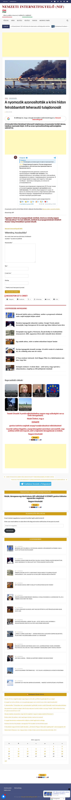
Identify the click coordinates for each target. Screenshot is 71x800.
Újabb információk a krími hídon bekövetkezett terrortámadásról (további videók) (30, 477)
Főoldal (6, 20)
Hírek (13, 20)
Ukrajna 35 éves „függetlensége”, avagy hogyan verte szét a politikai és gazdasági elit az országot (29, 699)
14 (45, 751)
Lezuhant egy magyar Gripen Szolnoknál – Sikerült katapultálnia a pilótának (39, 682)
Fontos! (34, 20)
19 (27, 754)
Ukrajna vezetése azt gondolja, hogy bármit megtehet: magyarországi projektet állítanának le (28, 714)
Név (6, 266)
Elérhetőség (17, 788)
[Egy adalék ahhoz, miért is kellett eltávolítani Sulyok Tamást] (10, 585)
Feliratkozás (9, 530)
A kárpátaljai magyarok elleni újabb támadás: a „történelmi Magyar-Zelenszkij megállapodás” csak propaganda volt (34, 726)
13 (36, 751)
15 (53, 751)
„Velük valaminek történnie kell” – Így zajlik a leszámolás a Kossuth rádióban (39, 670)
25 (18, 756)
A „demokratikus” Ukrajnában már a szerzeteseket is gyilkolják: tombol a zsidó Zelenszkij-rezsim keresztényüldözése (35, 705)
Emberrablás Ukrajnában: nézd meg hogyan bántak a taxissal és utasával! (23, 717)
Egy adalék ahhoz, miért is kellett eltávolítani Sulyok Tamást (34, 585)
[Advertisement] (35, 44)
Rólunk (5, 1)
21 (45, 754)
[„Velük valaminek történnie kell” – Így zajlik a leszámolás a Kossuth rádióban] (10, 670)
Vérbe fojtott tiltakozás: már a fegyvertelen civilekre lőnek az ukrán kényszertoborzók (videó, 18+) (30, 730)
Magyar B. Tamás (45, 20)
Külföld (27, 20)
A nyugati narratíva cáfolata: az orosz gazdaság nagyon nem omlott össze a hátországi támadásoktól (30, 702)
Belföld (19, 20)
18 (18, 754)
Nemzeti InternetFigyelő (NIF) (29, 796)
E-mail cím (8, 273)
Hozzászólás (9, 242)
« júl (5, 761)
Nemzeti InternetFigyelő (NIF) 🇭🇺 (33, 8)
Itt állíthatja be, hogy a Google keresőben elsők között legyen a (37, 118)
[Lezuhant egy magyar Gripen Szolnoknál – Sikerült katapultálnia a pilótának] (10, 682)
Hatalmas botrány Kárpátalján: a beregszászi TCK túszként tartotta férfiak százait (25, 723)
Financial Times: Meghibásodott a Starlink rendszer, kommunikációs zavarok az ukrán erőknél (38, 479)
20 (36, 754)
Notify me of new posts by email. (15, 287)
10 (9, 751)
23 (62, 754)
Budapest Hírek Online (36, 694)
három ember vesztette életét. (51, 209)
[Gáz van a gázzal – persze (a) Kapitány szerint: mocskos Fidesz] (10, 658)
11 (18, 751)
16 (62, 751)
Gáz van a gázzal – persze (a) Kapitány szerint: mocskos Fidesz (34, 658)
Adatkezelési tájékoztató (8, 789)
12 (27, 751)
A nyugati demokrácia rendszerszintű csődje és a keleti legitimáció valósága (24, 720)
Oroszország (13, 98)
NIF (15, 546)
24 (9, 756)
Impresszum (13, 1)
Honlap (7, 280)
